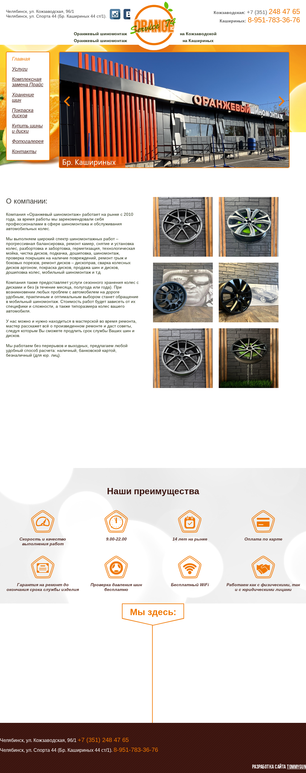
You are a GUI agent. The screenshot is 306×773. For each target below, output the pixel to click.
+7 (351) (273, 12)
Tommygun (296, 767)
